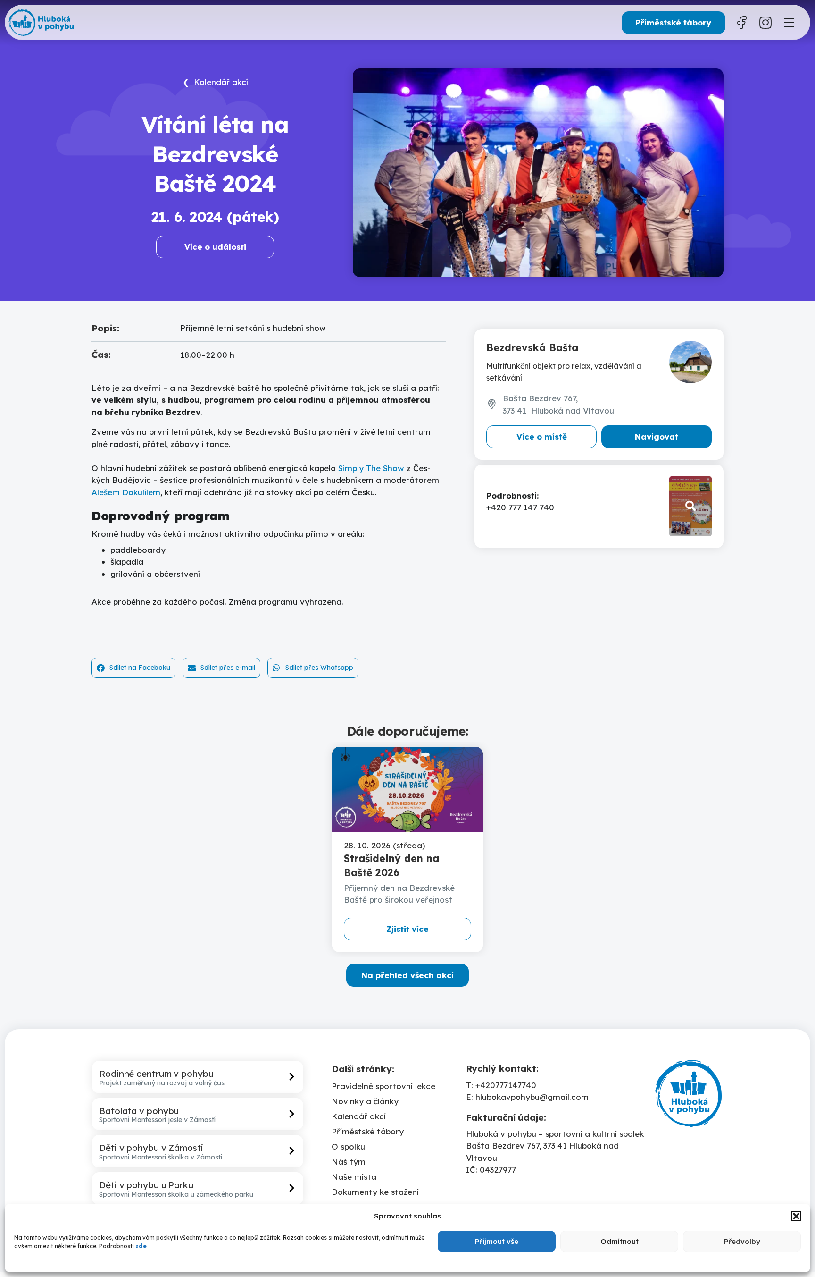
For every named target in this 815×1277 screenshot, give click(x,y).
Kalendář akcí (359, 1116)
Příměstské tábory (368, 1131)
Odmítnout (619, 1241)
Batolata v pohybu (139, 1110)
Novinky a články (365, 1101)
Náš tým (349, 1162)
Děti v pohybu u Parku (146, 1185)
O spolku (348, 1146)
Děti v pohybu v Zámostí (151, 1147)
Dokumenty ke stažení (375, 1192)
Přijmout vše (496, 1241)
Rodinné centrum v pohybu (156, 1073)
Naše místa (354, 1177)
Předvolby (742, 1241)
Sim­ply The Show (371, 468)
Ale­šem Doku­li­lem (125, 492)
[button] (796, 1216)
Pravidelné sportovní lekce (383, 1086)
